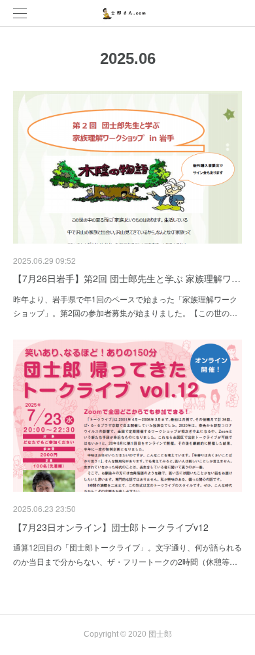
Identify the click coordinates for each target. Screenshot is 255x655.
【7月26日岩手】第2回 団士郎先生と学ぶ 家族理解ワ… (127, 278)
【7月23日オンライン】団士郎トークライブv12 (111, 527)
